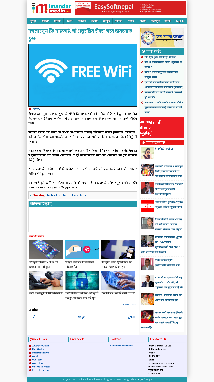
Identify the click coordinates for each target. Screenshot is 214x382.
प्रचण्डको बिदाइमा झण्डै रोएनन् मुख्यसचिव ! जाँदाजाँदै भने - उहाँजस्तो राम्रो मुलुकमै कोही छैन (169, 283)
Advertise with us (40, 346)
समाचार (45, 21)
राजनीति (57, 21)
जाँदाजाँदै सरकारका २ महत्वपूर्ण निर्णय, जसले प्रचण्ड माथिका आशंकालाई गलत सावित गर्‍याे (169, 171)
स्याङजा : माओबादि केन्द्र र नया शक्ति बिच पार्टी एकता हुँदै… (168, 297)
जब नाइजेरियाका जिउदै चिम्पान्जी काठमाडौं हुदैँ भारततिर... (163, 94)
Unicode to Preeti (41, 367)
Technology (54, 195)
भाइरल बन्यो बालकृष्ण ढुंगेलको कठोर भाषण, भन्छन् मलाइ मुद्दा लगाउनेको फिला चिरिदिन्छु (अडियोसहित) (162, 320)
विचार (69, 21)
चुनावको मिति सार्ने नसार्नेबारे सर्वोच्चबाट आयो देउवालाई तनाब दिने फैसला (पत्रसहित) (164, 84)
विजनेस (94, 21)
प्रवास (143, 21)
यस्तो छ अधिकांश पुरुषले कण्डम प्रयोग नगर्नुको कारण (161, 74)
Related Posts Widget (129, 304)
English (180, 21)
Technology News (74, 195)
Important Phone (40, 353)
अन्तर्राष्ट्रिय (155, 21)
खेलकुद (106, 21)
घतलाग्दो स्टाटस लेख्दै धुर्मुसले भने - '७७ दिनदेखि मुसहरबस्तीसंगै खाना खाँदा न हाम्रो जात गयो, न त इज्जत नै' (161, 244)
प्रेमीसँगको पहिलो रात (164, 149)
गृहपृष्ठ (33, 21)
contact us (37, 363)
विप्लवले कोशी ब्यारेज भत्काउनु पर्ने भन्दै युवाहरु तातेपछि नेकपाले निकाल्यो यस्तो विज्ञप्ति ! (169, 224)
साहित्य (131, 21)
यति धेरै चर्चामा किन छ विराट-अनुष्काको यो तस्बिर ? (163, 64)
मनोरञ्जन (118, 21)
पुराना (131, 317)
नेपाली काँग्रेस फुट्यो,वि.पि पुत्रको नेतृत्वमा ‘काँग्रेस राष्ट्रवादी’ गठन (169, 204)
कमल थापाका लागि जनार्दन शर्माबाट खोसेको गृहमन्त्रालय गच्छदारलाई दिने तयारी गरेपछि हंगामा (164, 107)
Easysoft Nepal (144, 379)
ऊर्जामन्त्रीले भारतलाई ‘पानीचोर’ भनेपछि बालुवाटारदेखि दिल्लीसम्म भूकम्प (169, 189)
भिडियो (167, 21)
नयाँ (33, 317)
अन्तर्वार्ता (82, 21)
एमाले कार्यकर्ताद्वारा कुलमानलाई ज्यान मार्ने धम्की (167, 262)
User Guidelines (39, 349)
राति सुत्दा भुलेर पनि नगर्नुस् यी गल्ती (160, 57)
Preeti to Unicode (41, 370)
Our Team (37, 360)
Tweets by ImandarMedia (120, 346)
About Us (36, 356)
